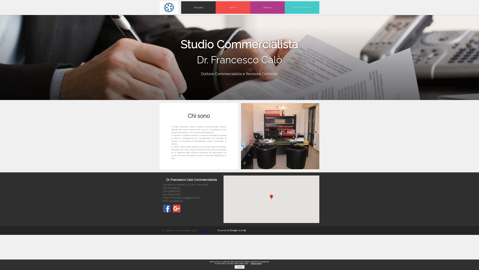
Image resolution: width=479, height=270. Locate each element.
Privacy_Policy (203, 231)
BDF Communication (183, 231)
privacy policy (256, 263)
